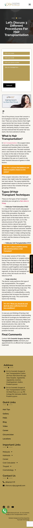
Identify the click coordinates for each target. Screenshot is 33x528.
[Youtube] (13, 507)
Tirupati (6, 466)
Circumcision (8, 435)
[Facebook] (4, 507)
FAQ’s (5, 418)
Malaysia (6, 452)
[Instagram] (8, 507)
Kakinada (6, 455)
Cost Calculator (9, 463)
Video (5, 426)
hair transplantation (10, 143)
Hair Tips (6, 409)
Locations (7, 439)
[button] (29, 4)
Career (5, 430)
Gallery (6, 414)
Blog (5, 422)
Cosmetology (8, 470)
